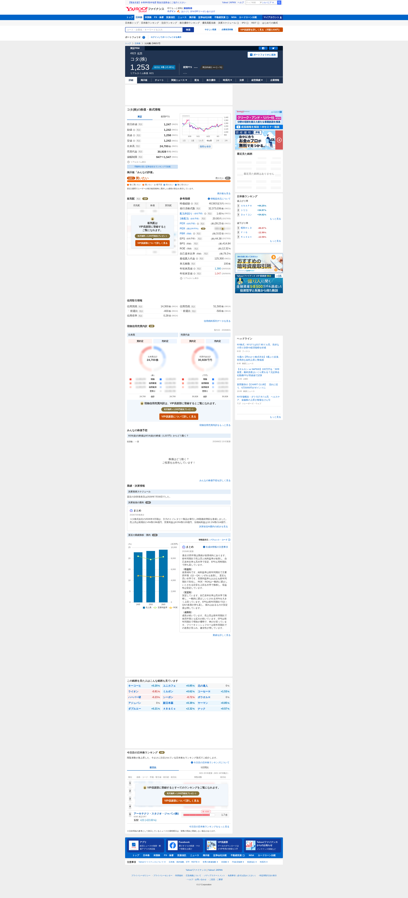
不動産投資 (220, 17)
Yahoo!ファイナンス (196, 870)
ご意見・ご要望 (216, 879)
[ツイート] (273, 48)
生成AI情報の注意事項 (217, 547)
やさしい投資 (210, 29)
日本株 (139, 17)
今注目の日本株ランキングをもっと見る (209, 826)
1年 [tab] (217, 141)
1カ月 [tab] (201, 141)
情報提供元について (221, 198)
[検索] (279, 2)
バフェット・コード (218, 540)
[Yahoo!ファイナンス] (145, 8)
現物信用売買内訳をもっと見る (215, 425)
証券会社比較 (205, 17)
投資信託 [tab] (251, 862)
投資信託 (170, 17)
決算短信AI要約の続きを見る (213, 526)
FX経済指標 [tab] (237, 862)
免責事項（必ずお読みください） (242, 875)
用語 (140, 124)
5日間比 (205, 767)
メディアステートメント (214, 875)
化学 (139, 53)
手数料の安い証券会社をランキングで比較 (152, 167)
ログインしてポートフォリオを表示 (166, 37)
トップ (129, 17)
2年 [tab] (226, 141)
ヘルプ (241, 2)
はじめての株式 (270, 23)
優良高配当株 (209, 23)
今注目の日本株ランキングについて (211, 762)
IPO (244, 23)
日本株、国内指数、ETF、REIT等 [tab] (183, 862)
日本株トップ (131, 23)
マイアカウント (271, 17)
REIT (253, 23)
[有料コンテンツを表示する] (223, 228)
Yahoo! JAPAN (229, 2)
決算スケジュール (227, 23)
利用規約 (179, 875)
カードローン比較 (248, 17)
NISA (234, 17)
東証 (140, 116)
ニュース (182, 17)
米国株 (148, 17)
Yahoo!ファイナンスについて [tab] (151, 862)
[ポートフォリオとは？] (144, 37)
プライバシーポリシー (140, 875)
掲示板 (192, 17)
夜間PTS (165, 116)
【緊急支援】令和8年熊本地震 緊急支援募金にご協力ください (157, 2)
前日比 (153, 767)
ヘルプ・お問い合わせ (196, 879)
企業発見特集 (227, 29)
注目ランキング (169, 23)
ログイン (171, 11)
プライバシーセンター (162, 875)
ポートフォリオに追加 (264, 54)
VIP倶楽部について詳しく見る (152, 243)
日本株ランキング (150, 23)
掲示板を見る (224, 193)
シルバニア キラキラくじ (269, 2)
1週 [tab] (192, 141)
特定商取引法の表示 (268, 875)
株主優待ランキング (190, 23)
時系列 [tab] (263, 862)
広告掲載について (193, 875)
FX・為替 (159, 17)
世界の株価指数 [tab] (209, 862)
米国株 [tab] (224, 862)
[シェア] (263, 48)
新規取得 (188, 8)
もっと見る (275, 218)
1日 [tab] (184, 141)
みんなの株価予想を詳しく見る (215, 480)
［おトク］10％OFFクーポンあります (197, 11)
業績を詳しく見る (222, 635)
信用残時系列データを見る (217, 321)
